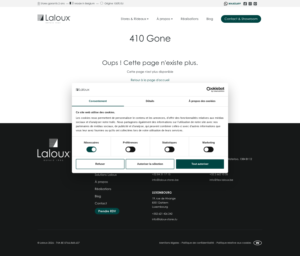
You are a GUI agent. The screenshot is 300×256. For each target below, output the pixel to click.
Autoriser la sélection (150, 163)
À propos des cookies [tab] (202, 101)
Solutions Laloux (106, 174)
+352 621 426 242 (162, 213)
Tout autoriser (200, 163)
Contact (101, 203)
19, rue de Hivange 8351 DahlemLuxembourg (164, 202)
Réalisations (103, 189)
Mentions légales (169, 242)
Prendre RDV (107, 211)
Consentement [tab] (98, 101)
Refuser (100, 163)
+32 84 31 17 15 (161, 174)
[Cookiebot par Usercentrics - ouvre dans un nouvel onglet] (209, 89)
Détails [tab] (150, 101)
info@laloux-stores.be (165, 179)
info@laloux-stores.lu (164, 219)
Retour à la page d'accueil (150, 80)
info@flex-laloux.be (221, 179)
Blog (98, 196)
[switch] (130, 149)
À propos (101, 182)
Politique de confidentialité (198, 242)
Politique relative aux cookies (233, 242)
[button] (135, 19)
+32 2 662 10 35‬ (219, 174)
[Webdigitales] (257, 243)
